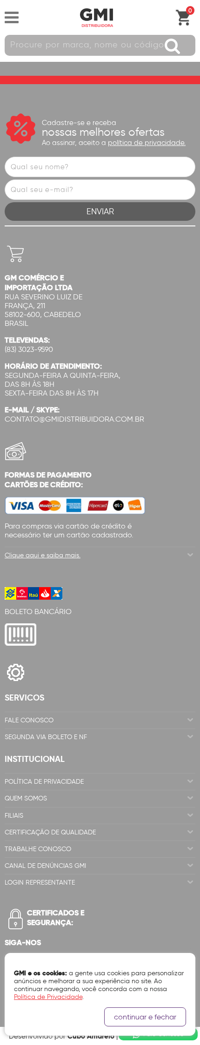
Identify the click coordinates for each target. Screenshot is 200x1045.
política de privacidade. (147, 143)
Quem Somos (26, 798)
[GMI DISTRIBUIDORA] (96, 17)
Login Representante (40, 882)
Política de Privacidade (44, 782)
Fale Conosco (29, 720)
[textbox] (100, 45)
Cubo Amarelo (90, 1036)
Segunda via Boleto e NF (46, 737)
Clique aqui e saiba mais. (42, 555)
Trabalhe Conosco (38, 849)
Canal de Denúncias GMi (45, 866)
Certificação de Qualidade (50, 832)
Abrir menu (12, 18)
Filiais (14, 816)
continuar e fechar (145, 1016)
